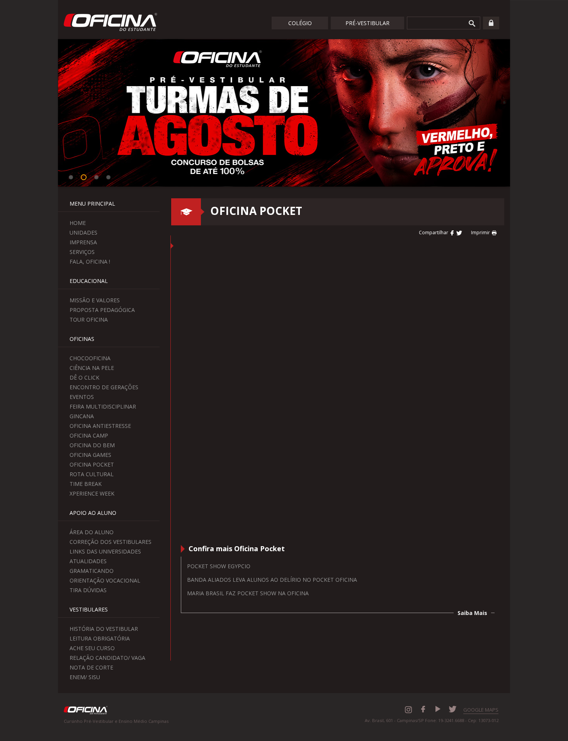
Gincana (82, 416)
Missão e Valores (95, 300)
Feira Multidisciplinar (103, 406)
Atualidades (88, 561)
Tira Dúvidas (88, 590)
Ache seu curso (92, 648)
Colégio (300, 23)
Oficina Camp (89, 435)
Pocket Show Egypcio (218, 566)
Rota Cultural (92, 474)
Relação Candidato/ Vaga (107, 657)
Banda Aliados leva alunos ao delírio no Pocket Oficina (272, 579)
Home (78, 223)
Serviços (82, 252)
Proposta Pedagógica (102, 309)
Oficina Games (90, 454)
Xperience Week (92, 493)
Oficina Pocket (92, 464)
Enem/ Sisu (85, 677)
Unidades (83, 232)
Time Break (86, 483)
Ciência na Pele (92, 367)
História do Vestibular (104, 628)
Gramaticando (92, 570)
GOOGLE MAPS (480, 709)
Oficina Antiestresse (100, 425)
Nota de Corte (91, 667)
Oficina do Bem (92, 445)
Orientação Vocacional (105, 580)
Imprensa (83, 242)
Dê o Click (84, 377)
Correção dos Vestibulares (110, 541)
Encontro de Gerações (104, 387)
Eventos (82, 396)
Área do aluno (92, 532)
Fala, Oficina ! (90, 261)
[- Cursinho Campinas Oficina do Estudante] (452, 232)
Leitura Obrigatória (100, 638)
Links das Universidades (105, 551)
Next (521, 114)
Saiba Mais (472, 613)
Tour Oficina (89, 319)
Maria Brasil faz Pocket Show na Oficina (248, 593)
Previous (46, 114)
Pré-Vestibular (367, 23)
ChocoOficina (90, 358)
